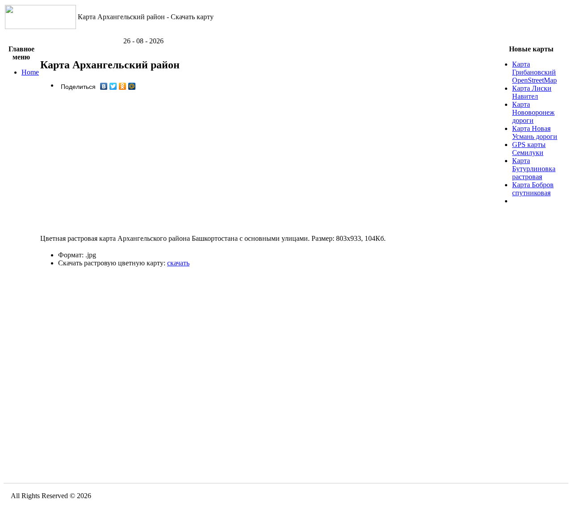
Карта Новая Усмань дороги (534, 132)
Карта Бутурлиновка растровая (533, 168)
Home (30, 72)
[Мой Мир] (132, 86)
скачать (178, 263)
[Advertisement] (286, 33)
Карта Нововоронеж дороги (533, 112)
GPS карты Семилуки (529, 148)
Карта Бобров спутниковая (533, 189)
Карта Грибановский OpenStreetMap (534, 72)
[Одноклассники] (122, 86)
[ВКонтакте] (104, 86)
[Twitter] (113, 86)
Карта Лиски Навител (531, 92)
